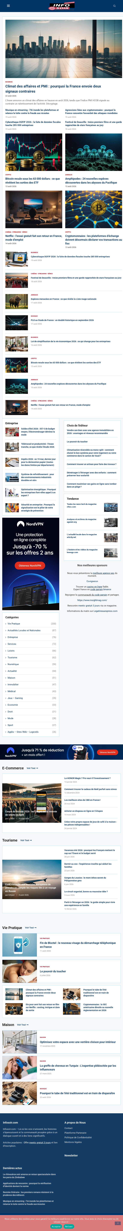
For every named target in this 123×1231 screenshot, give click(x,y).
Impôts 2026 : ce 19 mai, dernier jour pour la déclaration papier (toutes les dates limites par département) (38, 462)
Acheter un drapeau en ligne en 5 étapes (83, 811)
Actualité (32, 671)
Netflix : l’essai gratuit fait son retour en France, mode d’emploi (60, 405)
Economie (32, 705)
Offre (37, 1142)
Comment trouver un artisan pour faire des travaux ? (91, 464)
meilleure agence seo (103, 573)
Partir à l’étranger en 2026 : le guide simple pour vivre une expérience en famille (89, 903)
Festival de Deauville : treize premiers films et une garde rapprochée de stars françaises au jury (76, 278)
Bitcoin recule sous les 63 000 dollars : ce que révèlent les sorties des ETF (66, 362)
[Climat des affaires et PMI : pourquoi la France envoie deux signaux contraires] (63, 63)
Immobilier (32, 684)
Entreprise (32, 637)
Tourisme (32, 657)
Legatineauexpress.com (105, 611)
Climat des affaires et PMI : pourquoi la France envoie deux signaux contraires (41, 993)
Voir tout (31, 768)
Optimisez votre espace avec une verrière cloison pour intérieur (78, 1042)
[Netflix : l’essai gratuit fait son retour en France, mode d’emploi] (33, 218)
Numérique (32, 664)
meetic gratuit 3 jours (89, 605)
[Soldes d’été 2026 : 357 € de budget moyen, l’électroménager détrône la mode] (12, 431)
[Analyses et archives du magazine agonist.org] (111, 522)
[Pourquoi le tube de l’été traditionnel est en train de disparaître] (71, 994)
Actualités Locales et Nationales (32, 630)
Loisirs (32, 650)
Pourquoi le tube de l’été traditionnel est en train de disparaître (96, 993)
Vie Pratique (32, 623)
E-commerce (13, 768)
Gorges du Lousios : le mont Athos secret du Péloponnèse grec (85, 879)
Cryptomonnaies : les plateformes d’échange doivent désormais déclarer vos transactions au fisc (93, 239)
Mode (32, 718)
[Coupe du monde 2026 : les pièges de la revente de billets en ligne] (31, 803)
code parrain (101, 594)
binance (100, 589)
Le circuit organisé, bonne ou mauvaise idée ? (86, 891)
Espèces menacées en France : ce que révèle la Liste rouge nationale (63, 299)
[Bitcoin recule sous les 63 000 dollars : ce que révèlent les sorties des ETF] (33, 160)
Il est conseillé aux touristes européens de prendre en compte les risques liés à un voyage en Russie (30, 888)
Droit (32, 711)
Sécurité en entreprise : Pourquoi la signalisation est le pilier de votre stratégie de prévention (38, 507)
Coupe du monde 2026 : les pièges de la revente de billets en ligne (31, 813)
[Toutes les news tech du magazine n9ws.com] (111, 507)
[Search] (114, 6)
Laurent (11, 819)
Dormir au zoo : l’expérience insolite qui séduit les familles (87, 865)
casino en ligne (94, 586)
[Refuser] (118, 1223)
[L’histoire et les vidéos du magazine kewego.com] (111, 552)
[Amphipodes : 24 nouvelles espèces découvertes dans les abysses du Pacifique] (93, 160)
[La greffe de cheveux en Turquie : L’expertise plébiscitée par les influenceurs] (19, 1067)
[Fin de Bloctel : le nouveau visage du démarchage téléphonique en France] (19, 945)
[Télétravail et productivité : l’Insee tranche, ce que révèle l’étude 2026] (12, 447)
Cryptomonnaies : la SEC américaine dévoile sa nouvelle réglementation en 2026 (98, 1007)
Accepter (56, 1226)
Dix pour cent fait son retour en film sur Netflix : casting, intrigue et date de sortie (43, 1007)
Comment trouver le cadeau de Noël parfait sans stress (90, 789)
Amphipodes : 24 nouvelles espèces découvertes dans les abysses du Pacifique (68, 384)
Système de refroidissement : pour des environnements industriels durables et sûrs (37, 477)
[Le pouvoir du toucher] (19, 971)
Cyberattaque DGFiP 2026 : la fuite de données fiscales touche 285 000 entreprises (70, 256)
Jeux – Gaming (32, 698)
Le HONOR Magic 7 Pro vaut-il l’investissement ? (87, 778)
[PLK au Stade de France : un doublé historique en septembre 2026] (16, 322)
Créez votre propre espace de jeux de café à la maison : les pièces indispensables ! (90, 823)
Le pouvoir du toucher (77, 441)
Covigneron (92, 581)
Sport (32, 725)
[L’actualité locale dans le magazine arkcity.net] (111, 537)
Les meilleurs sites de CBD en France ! (82, 800)
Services (32, 644)
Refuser (69, 1226)
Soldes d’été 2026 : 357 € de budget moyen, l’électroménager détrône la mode (38, 432)
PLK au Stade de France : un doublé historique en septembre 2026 (62, 320)
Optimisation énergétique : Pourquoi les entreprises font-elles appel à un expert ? (38, 492)
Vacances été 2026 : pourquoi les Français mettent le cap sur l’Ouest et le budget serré (89, 851)
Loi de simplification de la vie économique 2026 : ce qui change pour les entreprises (70, 341)
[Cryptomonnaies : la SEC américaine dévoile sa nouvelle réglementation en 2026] (71, 1009)
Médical (32, 691)
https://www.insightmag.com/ (92, 600)
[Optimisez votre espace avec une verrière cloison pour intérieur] (19, 1042)
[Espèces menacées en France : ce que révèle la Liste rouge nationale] (16, 301)
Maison (32, 677)
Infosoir (11, 895)
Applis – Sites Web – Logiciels (32, 732)
